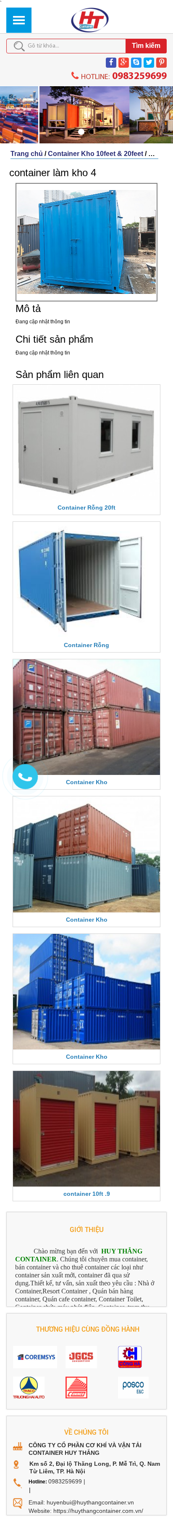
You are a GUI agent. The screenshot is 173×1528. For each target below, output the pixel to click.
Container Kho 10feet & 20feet (95, 153)
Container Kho (86, 782)
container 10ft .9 (86, 1193)
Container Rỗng (86, 645)
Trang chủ (26, 153)
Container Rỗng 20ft (86, 507)
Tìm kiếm (146, 45)
